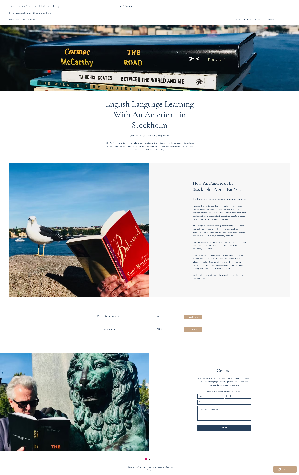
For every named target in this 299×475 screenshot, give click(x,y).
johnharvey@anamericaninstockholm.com (247, 19)
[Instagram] (146, 459)
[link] (124, 316)
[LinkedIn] (149, 459)
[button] (193, 317)
